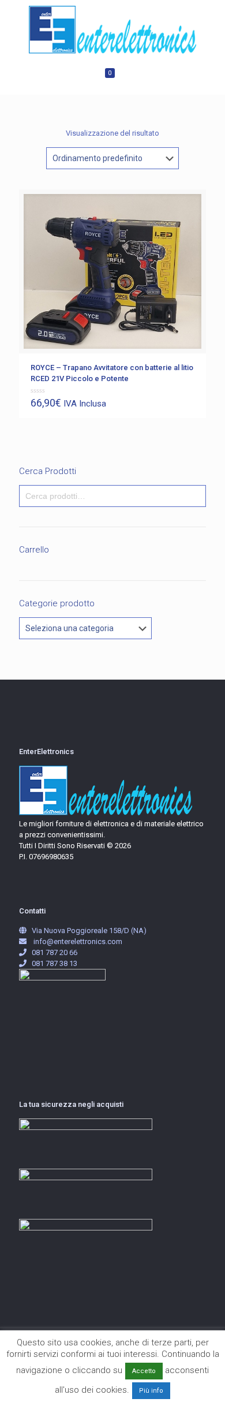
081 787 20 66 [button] (54, 952)
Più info (151, 1390)
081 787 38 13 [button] (54, 963)
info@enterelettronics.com (77, 941)
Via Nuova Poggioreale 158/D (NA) (89, 930)
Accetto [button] (144, 1371)
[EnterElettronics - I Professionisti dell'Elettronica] (112, 30)
